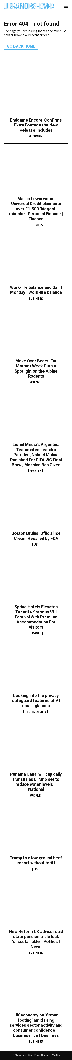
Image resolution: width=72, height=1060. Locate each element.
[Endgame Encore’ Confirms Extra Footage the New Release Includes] (36, 94)
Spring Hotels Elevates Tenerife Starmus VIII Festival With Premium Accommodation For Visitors (36, 617)
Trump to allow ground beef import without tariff (36, 860)
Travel (35, 633)
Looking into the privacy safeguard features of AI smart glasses (36, 700)
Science (35, 382)
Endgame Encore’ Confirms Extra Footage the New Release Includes (36, 125)
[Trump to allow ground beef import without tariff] (36, 832)
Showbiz (35, 136)
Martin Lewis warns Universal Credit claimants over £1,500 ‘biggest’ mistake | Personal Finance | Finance (36, 208)
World (35, 795)
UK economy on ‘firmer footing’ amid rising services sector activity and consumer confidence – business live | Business (36, 1025)
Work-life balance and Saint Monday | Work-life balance (36, 290)
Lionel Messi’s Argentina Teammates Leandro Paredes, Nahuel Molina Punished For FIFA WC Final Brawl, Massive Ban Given (36, 454)
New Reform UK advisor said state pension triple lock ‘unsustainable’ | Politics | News (36, 939)
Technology (35, 711)
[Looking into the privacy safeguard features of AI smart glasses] (36, 670)
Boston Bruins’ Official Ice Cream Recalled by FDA (36, 536)
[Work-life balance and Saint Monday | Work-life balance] (36, 261)
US (36, 544)
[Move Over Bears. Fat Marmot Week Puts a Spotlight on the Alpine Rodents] (36, 335)
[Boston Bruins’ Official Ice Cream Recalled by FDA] (36, 507)
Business (35, 225)
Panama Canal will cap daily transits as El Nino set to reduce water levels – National (36, 782)
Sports (35, 470)
